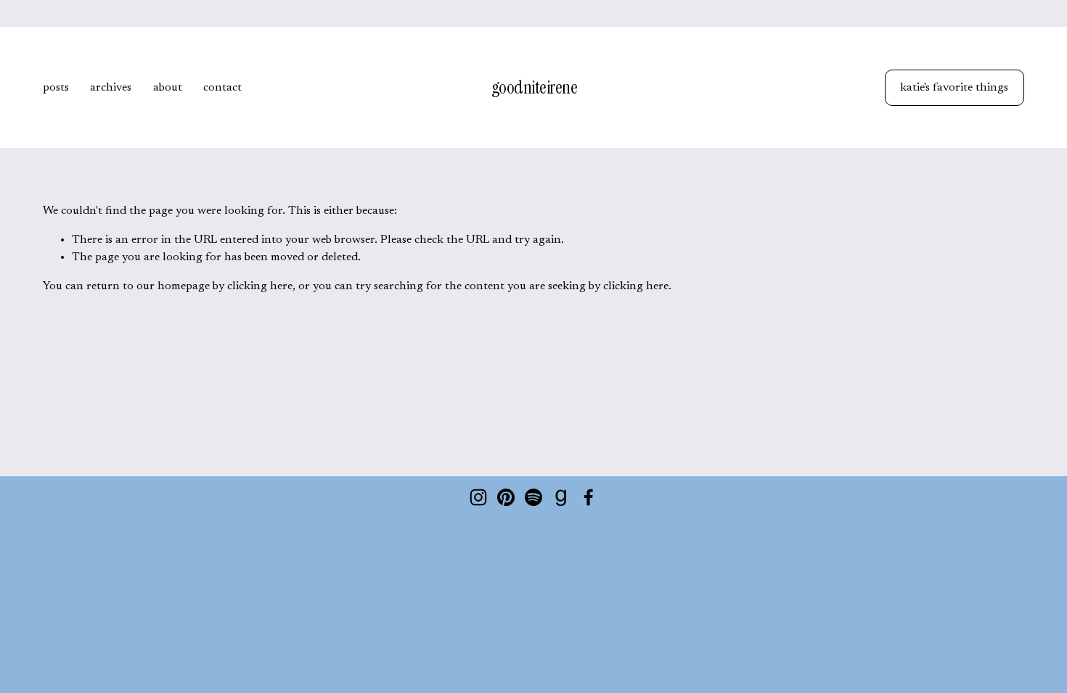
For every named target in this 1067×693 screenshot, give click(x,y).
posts (56, 88)
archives (110, 88)
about (167, 88)
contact (222, 88)
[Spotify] (533, 497)
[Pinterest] (506, 497)
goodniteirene (534, 87)
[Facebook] (588, 497)
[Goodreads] (561, 497)
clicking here (260, 286)
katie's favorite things (954, 88)
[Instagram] (478, 497)
